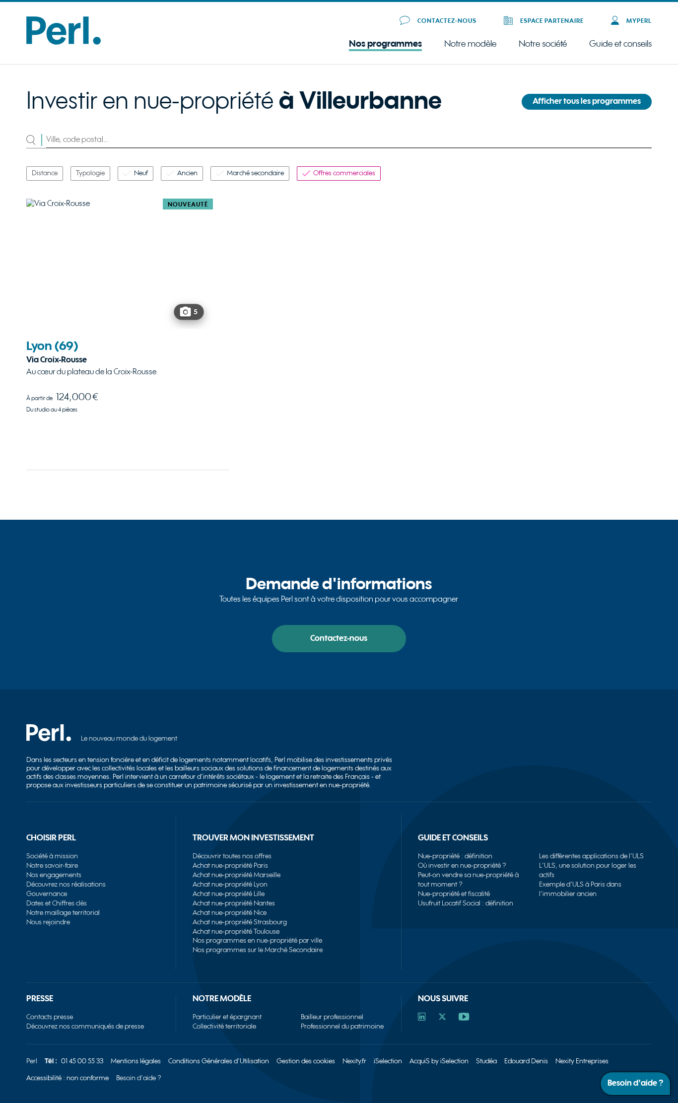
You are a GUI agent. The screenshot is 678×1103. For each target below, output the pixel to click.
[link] (119, 323)
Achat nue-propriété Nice (230, 912)
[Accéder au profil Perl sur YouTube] (464, 1018)
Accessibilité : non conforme (67, 1078)
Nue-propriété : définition (455, 856)
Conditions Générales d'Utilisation (218, 1061)
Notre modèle (470, 44)
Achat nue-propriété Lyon (230, 884)
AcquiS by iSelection (439, 1061)
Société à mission (52, 856)
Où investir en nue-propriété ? (462, 865)
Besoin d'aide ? (138, 1078)
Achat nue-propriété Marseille (236, 875)
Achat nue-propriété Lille (229, 894)
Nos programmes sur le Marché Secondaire (258, 950)
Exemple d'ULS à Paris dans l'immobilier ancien (580, 889)
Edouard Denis (526, 1061)
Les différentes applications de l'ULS (591, 856)
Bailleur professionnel (332, 1017)
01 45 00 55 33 (82, 1061)
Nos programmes (385, 44)
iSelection (388, 1061)
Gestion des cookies (305, 1061)
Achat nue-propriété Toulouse (236, 931)
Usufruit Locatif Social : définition (465, 903)
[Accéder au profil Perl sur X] (442, 1018)
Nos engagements (53, 875)
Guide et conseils (620, 44)
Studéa (486, 1061)
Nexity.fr (354, 1061)
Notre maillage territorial (63, 912)
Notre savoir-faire (52, 865)
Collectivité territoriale (224, 1026)
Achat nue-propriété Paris (230, 865)
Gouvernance (46, 894)
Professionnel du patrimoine (342, 1026)
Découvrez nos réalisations (66, 884)
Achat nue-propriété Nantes (234, 903)
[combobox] (349, 140)
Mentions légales (136, 1061)
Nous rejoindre (48, 922)
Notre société (543, 44)
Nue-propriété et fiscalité (454, 894)
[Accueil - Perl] (63, 42)
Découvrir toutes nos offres (232, 856)
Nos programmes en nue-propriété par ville (257, 940)
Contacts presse (49, 1017)
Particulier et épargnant (227, 1017)
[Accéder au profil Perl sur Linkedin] (422, 1018)
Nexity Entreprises (582, 1061)
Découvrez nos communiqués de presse (85, 1026)
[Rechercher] (36, 140)
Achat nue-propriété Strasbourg (240, 922)
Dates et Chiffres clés (56, 903)
